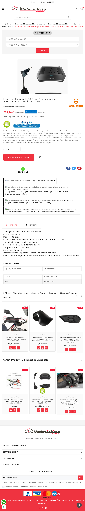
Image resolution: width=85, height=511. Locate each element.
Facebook (68, 168)
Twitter (74, 168)
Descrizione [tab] (11, 225)
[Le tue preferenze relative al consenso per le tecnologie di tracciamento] (4, 507)
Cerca (42, 50)
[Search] (68, 17)
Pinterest (79, 168)
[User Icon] (76, 9)
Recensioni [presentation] (31, 225)
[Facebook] (39, 507)
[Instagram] (45, 507)
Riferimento (9, 107)
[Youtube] (42, 507)
